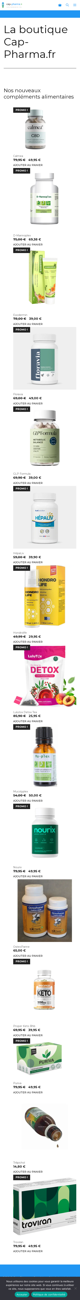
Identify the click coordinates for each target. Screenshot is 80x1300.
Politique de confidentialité (49, 1294)
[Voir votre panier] (60, 5)
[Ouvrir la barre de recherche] (67, 5)
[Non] (75, 1288)
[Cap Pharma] (12, 5)
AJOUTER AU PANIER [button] (28, 165)
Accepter (22, 1294)
